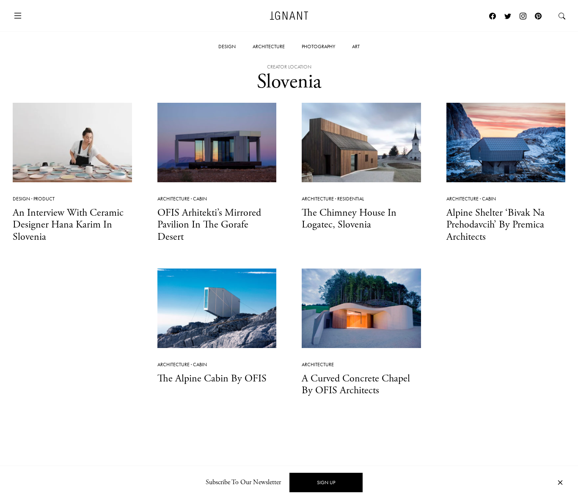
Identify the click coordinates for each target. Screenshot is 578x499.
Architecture (269, 46)
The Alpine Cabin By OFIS (212, 378)
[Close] (560, 482)
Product (44, 198)
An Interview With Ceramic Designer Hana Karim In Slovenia (68, 225)
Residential (350, 198)
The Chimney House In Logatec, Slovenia (349, 218)
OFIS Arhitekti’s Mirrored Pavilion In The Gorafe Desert (209, 225)
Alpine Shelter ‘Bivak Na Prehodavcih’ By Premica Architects (495, 225)
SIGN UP (326, 482)
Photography (318, 46)
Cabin (200, 198)
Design (227, 46)
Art (356, 46)
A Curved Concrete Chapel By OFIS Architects (356, 384)
